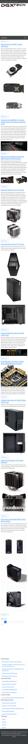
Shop (13, 1)
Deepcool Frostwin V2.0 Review (9, 684)
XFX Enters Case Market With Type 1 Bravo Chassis (13, 520)
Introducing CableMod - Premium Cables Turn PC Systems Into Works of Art (13, 122)
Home (2, 1)
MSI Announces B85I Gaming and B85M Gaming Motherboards (12, 157)
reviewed (22, 194)
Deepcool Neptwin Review (8, 686)
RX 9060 (4, 719)
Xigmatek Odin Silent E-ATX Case (12, 244)
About (16, 1)
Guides (10, 1)
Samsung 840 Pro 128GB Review (9, 681)
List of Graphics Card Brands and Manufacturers (13, 697)
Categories (4, 38)
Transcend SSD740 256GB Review (9, 689)
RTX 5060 (4, 722)
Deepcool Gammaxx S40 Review (9, 692)
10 (2, 624)
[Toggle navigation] (25, 37)
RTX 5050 (4, 724)
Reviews (6, 1)
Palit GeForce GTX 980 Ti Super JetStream (11, 45)
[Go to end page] (6, 623)
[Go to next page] (4, 623)
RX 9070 (4, 727)
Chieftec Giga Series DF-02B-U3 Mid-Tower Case (13, 401)
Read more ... (5, 116)
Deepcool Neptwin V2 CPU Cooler (12, 190)
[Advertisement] (14, 22)
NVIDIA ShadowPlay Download (9, 703)
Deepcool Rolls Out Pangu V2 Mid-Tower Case (12, 334)
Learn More (23, 733)
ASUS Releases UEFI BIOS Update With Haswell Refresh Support (12, 362)
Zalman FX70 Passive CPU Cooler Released (12, 461)
